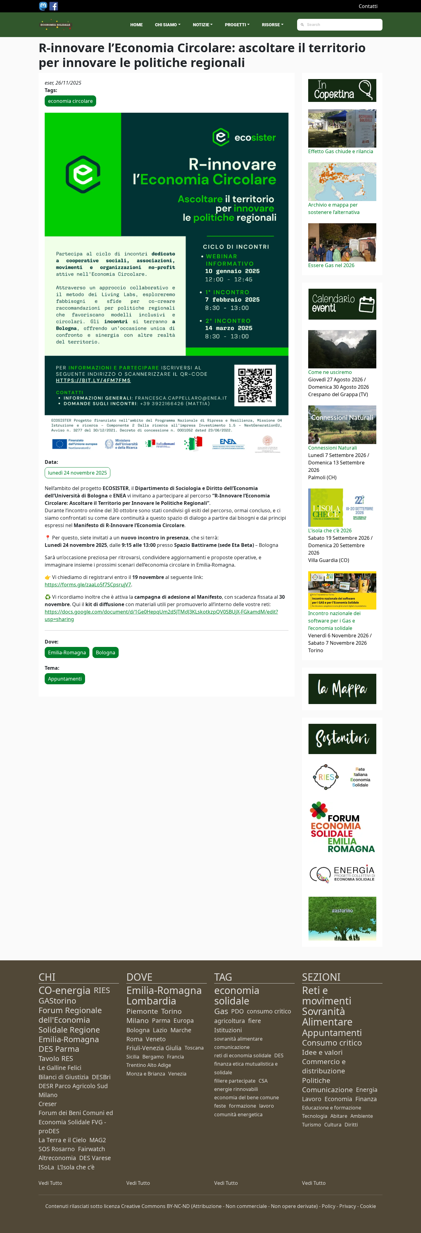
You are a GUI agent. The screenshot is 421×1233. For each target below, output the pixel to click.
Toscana (194, 1047)
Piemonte (142, 1011)
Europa (184, 1020)
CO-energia (65, 990)
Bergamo (153, 1056)
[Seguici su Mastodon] (44, 5)
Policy (328, 1206)
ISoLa (46, 1167)
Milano (137, 1020)
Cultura (332, 1124)
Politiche (316, 1080)
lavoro (266, 1105)
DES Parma (59, 1048)
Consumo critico (332, 1042)
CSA (263, 1080)
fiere (254, 1021)
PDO (237, 1011)
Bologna (105, 652)
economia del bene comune (246, 1097)
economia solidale (237, 995)
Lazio (160, 1030)
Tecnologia (314, 1116)
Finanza (366, 1099)
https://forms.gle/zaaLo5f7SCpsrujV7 (88, 584)
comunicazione (232, 1047)
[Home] (56, 24)
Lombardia (151, 1000)
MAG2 (97, 1140)
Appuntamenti (65, 678)
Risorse (271, 24)
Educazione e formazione (331, 1107)
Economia (338, 1099)
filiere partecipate (234, 1080)
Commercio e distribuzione (324, 1066)
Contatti (368, 6)
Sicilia (132, 1056)
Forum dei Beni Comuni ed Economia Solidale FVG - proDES (76, 1122)
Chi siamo (166, 24)
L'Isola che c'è (76, 1167)
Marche (180, 1030)
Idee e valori (322, 1052)
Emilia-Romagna (67, 652)
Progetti (235, 24)
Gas (221, 1011)
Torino (171, 1011)
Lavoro (311, 1099)
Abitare (338, 1116)
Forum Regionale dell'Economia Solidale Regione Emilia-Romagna (70, 1025)
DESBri (101, 1077)
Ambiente (361, 1116)
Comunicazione (327, 1089)
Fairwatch (91, 1149)
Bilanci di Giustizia (64, 1077)
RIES (102, 990)
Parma (161, 1020)
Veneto (156, 1039)
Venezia (177, 1073)
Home (136, 24)
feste (220, 1105)
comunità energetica (238, 1114)
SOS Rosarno (57, 1149)
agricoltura (229, 1021)
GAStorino (57, 1000)
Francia (175, 1056)
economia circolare (70, 101)
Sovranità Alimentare (327, 1016)
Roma (134, 1039)
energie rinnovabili (236, 1089)
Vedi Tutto (50, 1183)
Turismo (311, 1124)
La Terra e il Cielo (62, 1140)
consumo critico (269, 1011)
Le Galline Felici (60, 1067)
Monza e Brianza (145, 1073)
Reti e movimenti (326, 995)
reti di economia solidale (242, 1055)
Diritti (351, 1124)
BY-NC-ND (178, 1206)
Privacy (347, 1206)
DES (279, 1055)
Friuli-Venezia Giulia (154, 1048)
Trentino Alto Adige (148, 1065)
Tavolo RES (56, 1058)
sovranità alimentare (238, 1038)
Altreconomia (57, 1158)
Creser (48, 1104)
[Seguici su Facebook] (53, 5)
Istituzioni (228, 1030)
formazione (242, 1105)
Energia (367, 1089)
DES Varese (95, 1158)
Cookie (368, 1206)
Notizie (201, 24)
